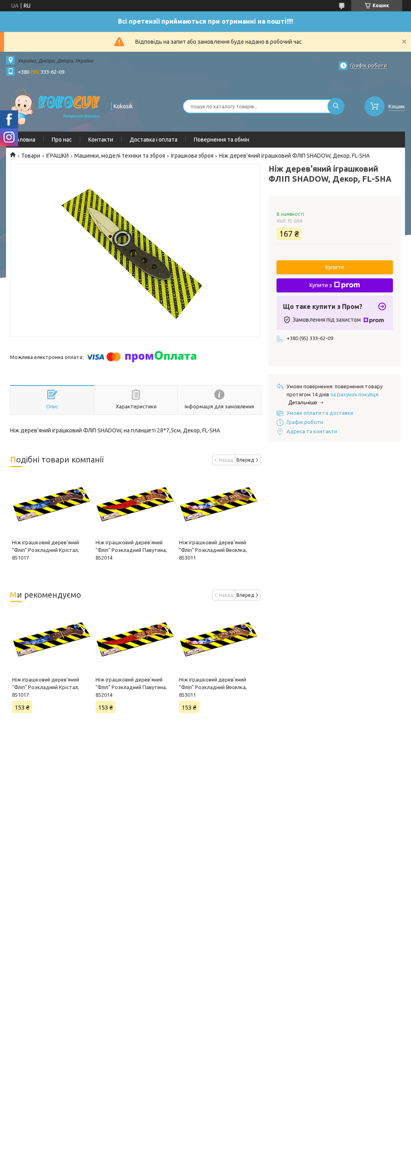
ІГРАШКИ (57, 155)
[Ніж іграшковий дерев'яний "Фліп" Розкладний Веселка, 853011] (218, 505)
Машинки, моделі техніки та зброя (119, 155)
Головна (24, 139)
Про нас (62, 139)
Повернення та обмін (221, 139)
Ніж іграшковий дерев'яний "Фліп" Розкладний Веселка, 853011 (213, 549)
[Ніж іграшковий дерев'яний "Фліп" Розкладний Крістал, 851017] (52, 505)
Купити (335, 267)
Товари (30, 155)
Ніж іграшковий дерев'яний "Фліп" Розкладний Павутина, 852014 (131, 549)
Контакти (100, 139)
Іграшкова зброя (192, 155)
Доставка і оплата (153, 139)
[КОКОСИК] (55, 105)
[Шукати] (336, 106)
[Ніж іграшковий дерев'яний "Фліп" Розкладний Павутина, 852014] (135, 505)
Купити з (320, 285)
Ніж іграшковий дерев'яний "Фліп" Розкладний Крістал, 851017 (45, 549)
